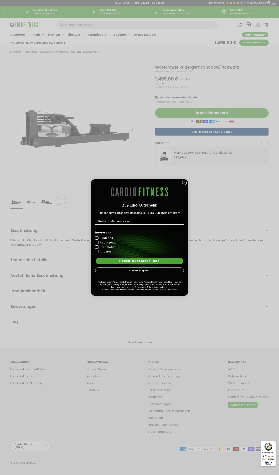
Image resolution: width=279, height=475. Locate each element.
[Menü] (274, 443)
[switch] (268, 463)
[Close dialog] (184, 183)
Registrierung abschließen (139, 260)
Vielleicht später (139, 271)
